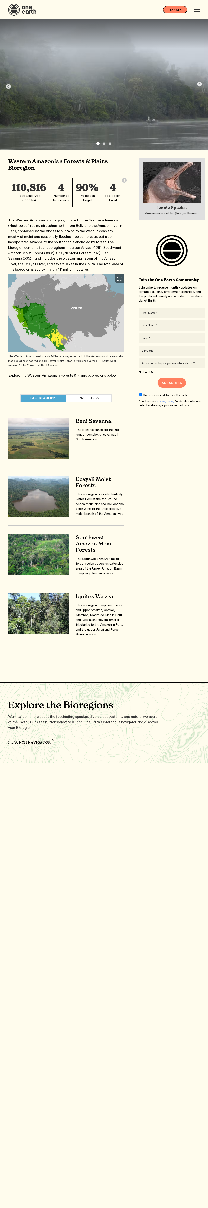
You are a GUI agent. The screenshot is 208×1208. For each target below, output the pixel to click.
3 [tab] (110, 143)
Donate (175, 10)
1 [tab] (98, 143)
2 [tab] (104, 143)
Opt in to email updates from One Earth (165, 394)
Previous (8, 86)
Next (199, 84)
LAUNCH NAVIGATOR (31, 742)
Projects (88, 398)
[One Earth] (23, 10)
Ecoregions (43, 398)
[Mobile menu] (197, 10)
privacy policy (165, 401)
